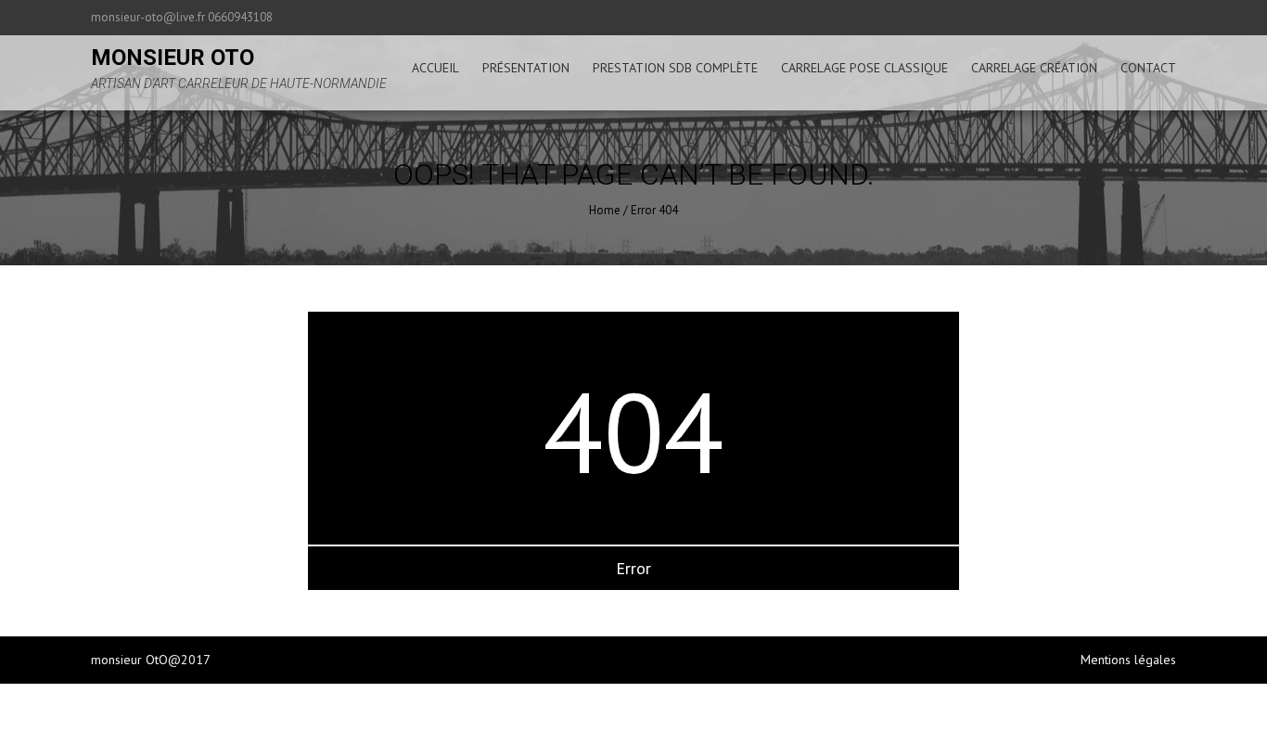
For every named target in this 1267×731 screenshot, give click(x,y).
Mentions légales (1128, 659)
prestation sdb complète (675, 67)
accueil (435, 67)
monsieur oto (172, 58)
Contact (1148, 67)
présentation (526, 67)
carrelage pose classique (864, 67)
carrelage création (1034, 67)
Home (605, 210)
